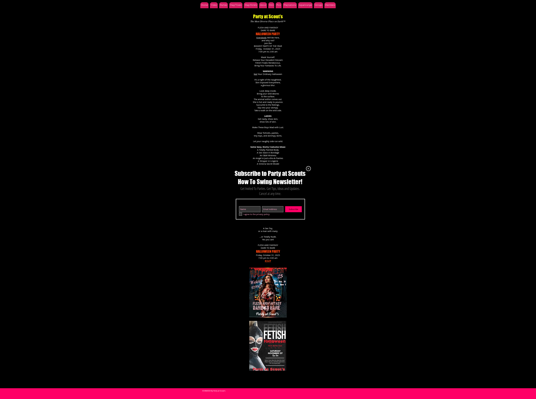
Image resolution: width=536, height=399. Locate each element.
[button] (308, 168)
